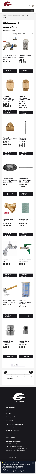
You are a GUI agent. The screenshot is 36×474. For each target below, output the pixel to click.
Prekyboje (10, 379)
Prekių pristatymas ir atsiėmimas (15, 427)
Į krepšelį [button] (10, 194)
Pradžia (4, 15)
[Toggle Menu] (31, 10)
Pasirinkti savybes (8, 71)
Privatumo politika (11, 434)
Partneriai (8, 413)
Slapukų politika (10, 437)
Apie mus (8, 410)
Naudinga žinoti (10, 417)
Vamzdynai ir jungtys (13, 15)
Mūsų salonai (9, 420)
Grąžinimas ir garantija (12, 430)
